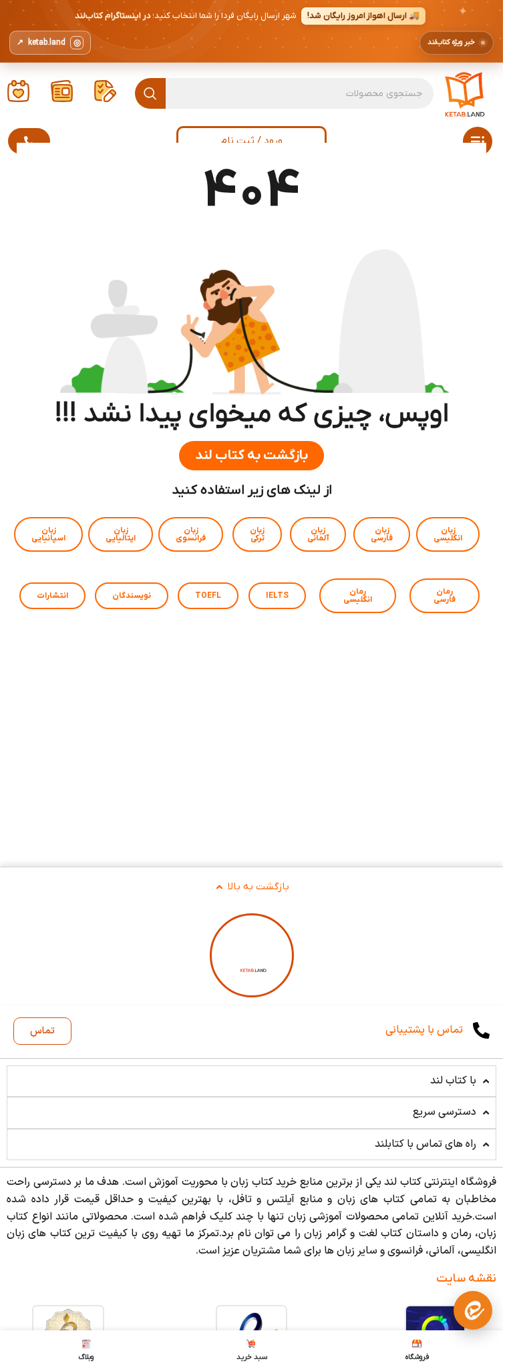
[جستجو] (150, 93)
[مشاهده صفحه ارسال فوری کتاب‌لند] (251, 31)
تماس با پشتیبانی (424, 1030)
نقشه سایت (466, 1278)
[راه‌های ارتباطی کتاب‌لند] (473, 1310)
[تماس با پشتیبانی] (481, 1030)
